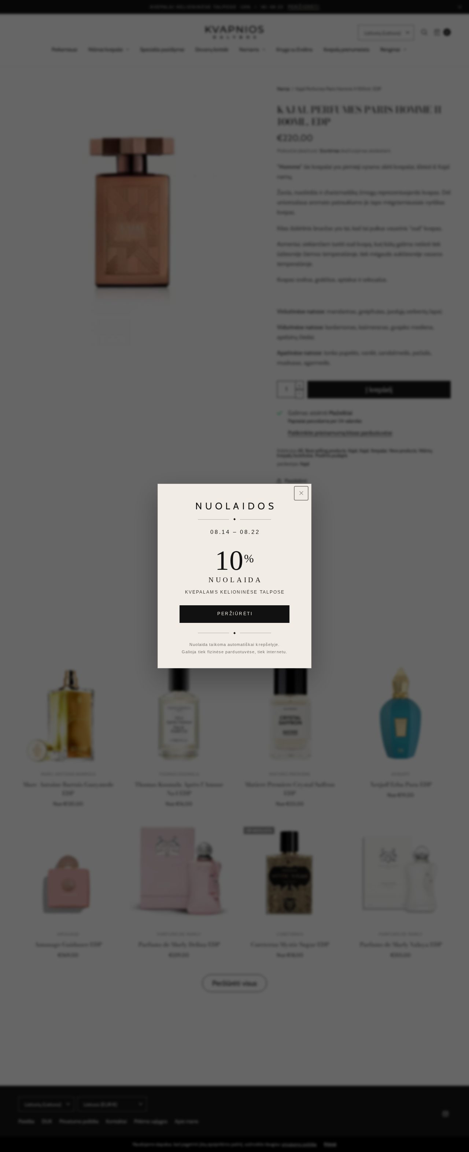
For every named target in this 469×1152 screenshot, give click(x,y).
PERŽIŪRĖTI (234, 614)
